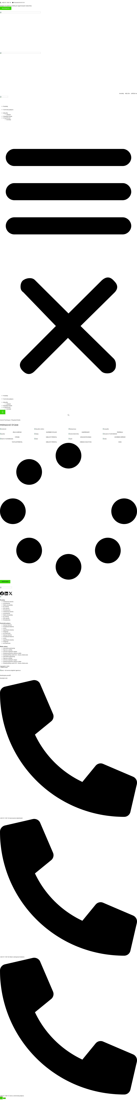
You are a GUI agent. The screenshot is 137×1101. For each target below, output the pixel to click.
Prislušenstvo (6, 610)
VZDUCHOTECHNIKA (85, 437)
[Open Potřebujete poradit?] (1, 1098)
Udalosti (8, 114)
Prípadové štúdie (7, 116)
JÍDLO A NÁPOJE (17, 432)
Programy (5, 631)
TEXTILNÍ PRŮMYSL (17, 442)
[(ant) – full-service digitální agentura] (10, 670)
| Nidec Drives (4, 667)
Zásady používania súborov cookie (12, 653)
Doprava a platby (7, 650)
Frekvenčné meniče (8, 601)
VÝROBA (17, 437)
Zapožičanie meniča (8, 630)
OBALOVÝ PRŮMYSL (51, 437)
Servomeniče (6, 603)
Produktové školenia (8, 626)
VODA (119, 442)
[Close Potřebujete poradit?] (4, 1098)
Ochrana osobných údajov (10, 651)
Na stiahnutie (6, 633)
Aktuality (5, 113)
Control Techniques (5, 420)
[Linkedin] (6, 593)
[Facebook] (2, 593)
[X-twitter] (11, 593)
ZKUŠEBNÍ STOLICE (51, 432)
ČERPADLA (120, 432)
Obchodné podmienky (9, 648)
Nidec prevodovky (8, 605)
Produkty (5, 106)
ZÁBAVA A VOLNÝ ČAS (85, 442)
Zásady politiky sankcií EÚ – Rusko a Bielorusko (15, 655)
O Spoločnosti (6, 118)
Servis (4, 628)
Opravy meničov (7, 625)
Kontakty (8, 119)
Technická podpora (8, 109)
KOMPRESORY (86, 432)
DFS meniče (6, 608)
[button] (68, 257)
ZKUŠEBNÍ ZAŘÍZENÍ (119, 437)
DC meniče (6, 606)
